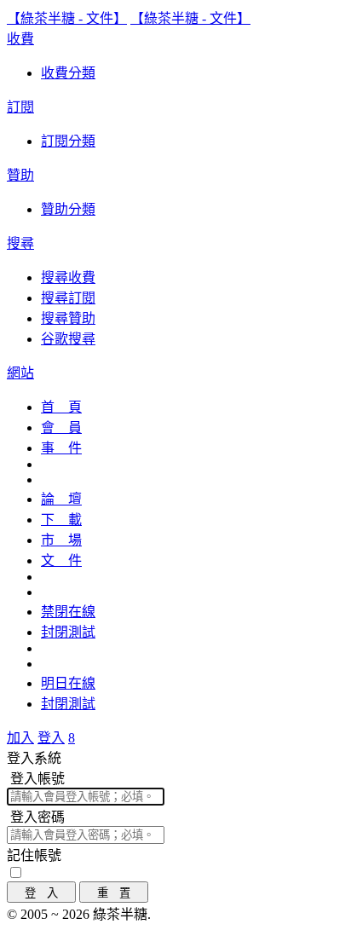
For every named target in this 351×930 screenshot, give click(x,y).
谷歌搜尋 (68, 339)
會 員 (61, 427)
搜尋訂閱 (68, 298)
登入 (51, 738)
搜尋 (20, 243)
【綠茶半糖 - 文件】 (67, 18)
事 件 (61, 448)
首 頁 (61, 407)
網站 (20, 373)
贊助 (20, 175)
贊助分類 (68, 209)
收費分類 (68, 73)
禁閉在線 (68, 611)
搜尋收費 (68, 277)
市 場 (61, 540)
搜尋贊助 (68, 318)
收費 (20, 39)
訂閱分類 (68, 141)
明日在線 (68, 683)
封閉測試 (68, 632)
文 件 (61, 560)
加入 (20, 738)
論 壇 (61, 499)
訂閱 (20, 107)
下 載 (61, 519)
